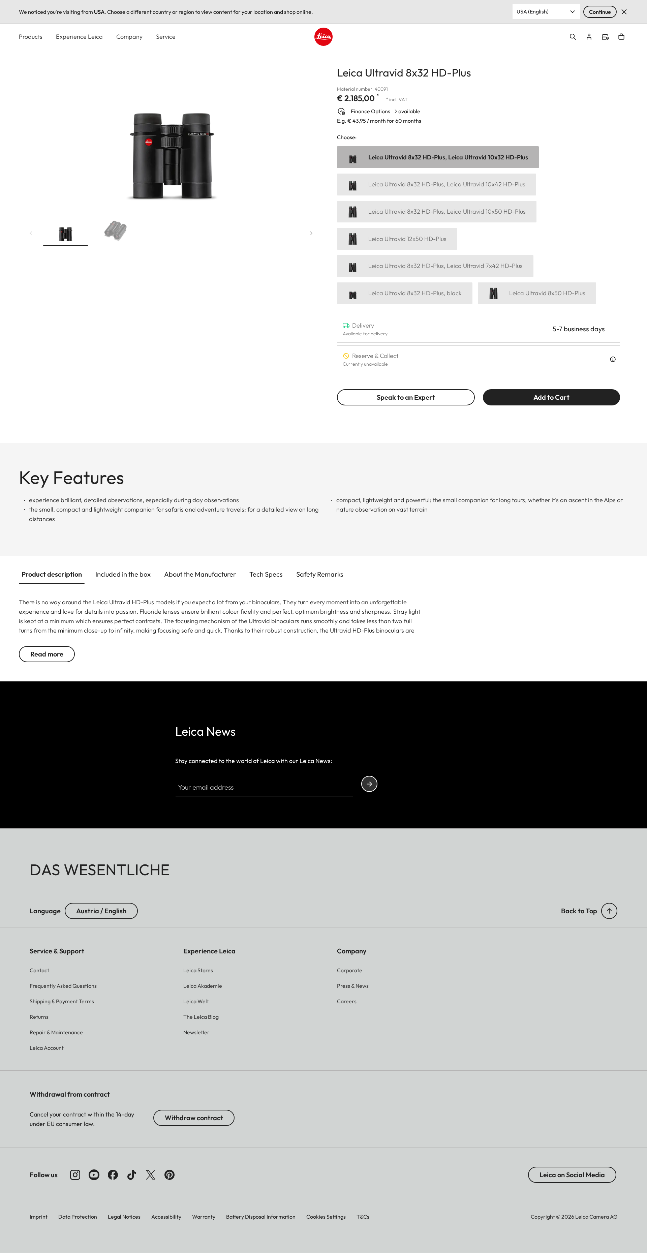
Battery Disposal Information (261, 1216)
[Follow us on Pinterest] (169, 1175)
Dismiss (624, 12)
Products (30, 36)
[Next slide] (311, 233)
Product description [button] (52, 574)
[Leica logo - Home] (323, 37)
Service (166, 36)
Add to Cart (551, 397)
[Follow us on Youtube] (94, 1175)
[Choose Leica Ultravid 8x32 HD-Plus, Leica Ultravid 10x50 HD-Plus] (436, 212)
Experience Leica (79, 36)
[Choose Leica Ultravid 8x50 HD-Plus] (537, 293)
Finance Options (370, 111)
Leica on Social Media (572, 1174)
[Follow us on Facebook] (113, 1175)
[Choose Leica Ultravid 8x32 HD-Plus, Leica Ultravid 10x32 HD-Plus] (438, 157)
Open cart (621, 36)
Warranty (203, 1216)
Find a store (605, 37)
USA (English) (533, 11)
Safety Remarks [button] (319, 574)
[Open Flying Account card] (589, 36)
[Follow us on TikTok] (131, 1175)
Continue (600, 11)
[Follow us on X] (150, 1175)
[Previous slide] (31, 233)
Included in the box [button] (123, 574)
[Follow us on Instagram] (75, 1175)
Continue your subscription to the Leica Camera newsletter (369, 784)
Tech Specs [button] (266, 574)
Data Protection (77, 1216)
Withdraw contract (194, 1117)
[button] (65, 232)
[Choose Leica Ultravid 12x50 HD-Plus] (397, 239)
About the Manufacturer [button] (200, 574)
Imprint (39, 1216)
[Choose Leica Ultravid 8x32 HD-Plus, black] (404, 293)
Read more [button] (46, 654)
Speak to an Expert (406, 397)
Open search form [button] (573, 36)
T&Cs (363, 1216)
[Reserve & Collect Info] (613, 359)
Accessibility (166, 1216)
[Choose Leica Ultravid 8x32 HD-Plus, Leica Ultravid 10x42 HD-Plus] (436, 184)
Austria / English (101, 911)
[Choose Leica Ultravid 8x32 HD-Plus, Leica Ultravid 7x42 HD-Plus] (435, 266)
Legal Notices (124, 1216)
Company (129, 36)
